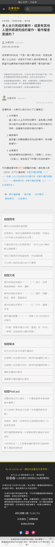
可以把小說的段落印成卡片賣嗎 (20, 262)
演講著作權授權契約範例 (16, 379)
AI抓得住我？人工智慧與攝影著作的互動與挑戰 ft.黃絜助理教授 (26, 445)
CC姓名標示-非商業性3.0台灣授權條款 (32, 478)
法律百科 (15, 42)
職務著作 (9, 198)
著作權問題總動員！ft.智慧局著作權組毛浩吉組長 (26, 434)
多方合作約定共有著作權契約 (19, 350)
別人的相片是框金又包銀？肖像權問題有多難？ (25, 411)
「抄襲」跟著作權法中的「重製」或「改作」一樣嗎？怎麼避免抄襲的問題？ (26, 329)
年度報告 (21, 519)
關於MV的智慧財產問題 (16, 226)
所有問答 (5, 21)
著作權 (27, 21)
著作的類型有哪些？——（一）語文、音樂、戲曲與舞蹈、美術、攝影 (26, 284)
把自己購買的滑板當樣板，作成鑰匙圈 (23, 255)
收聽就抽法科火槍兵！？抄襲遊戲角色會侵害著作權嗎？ (26, 400)
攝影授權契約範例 (13, 372)
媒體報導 (33, 519)
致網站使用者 (27, 523)
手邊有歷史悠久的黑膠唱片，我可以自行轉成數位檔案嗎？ (26, 246)
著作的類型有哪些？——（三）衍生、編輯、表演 (26, 307)
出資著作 (22, 198)
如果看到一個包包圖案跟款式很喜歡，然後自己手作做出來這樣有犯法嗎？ (26, 235)
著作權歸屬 (14, 194)
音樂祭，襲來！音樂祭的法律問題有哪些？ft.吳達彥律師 (26, 423)
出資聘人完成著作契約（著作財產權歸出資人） (28, 357)
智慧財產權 (17, 21)
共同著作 (39, 194)
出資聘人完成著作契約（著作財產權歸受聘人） (28, 365)
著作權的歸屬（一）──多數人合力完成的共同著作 (26, 318)
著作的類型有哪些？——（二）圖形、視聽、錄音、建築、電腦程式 (26, 295)
